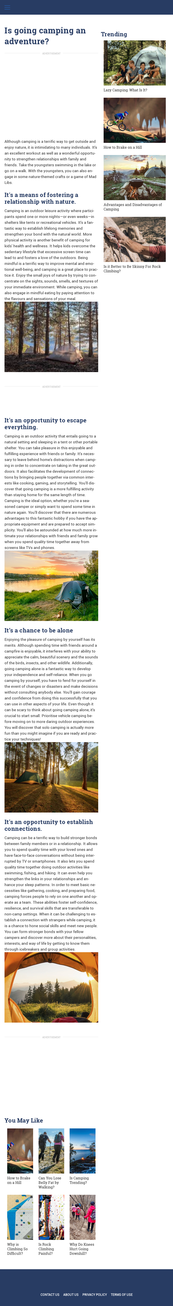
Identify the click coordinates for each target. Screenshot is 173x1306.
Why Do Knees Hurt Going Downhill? (82, 1249)
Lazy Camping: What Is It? (125, 90)
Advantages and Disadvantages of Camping (133, 206)
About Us (71, 1295)
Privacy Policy (94, 1295)
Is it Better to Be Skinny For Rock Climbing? (132, 268)
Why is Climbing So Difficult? (17, 1249)
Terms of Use (122, 1295)
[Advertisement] (51, 90)
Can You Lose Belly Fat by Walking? (50, 1182)
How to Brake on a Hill (18, 1180)
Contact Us (50, 1295)
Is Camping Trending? (79, 1180)
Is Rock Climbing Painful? (46, 1249)
